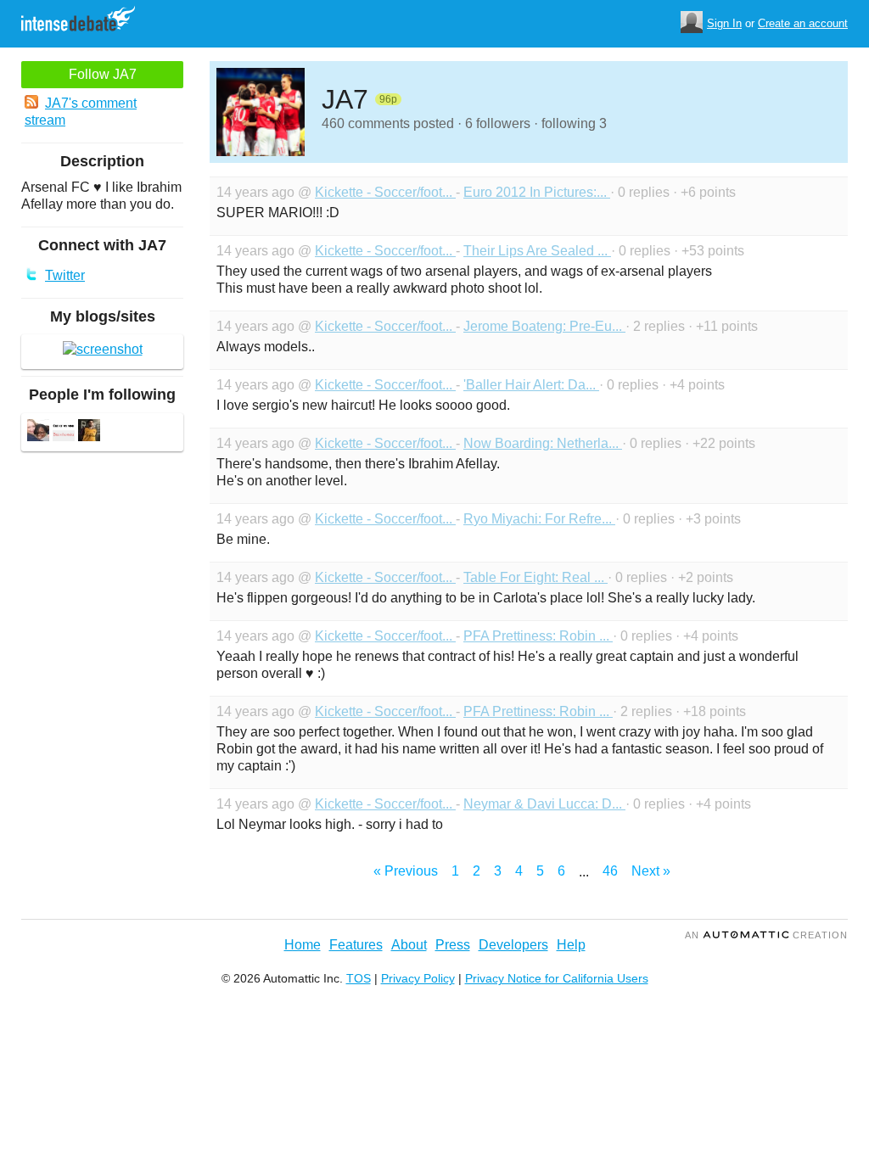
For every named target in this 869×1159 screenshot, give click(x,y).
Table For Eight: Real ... (535, 577)
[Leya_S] (38, 432)
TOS (358, 978)
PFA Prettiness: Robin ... (538, 636)
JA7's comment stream (81, 111)
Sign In (724, 23)
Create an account (803, 23)
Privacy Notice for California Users (556, 978)
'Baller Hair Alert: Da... (531, 385)
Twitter (65, 275)
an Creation (766, 935)
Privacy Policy (418, 978)
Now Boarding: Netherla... (542, 443)
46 (610, 871)
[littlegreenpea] (64, 432)
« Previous (405, 871)
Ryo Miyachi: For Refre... (539, 519)
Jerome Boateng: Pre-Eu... (544, 326)
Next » (650, 871)
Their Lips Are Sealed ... (537, 251)
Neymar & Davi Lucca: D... (544, 804)
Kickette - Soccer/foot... (385, 192)
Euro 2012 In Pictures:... (536, 192)
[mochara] (89, 432)
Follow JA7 (103, 74)
